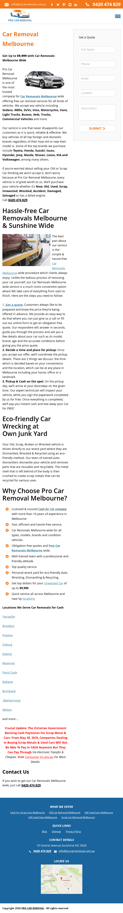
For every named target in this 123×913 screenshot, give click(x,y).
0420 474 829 (107, 4)
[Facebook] (51, 4)
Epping (7, 654)
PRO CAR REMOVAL (32, 908)
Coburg (7, 644)
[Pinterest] (64, 4)
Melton (7, 710)
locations (29, 599)
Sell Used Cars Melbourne (99, 812)
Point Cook (9, 672)
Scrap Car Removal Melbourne (78, 817)
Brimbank (9, 691)
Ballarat (7, 682)
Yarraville (8, 617)
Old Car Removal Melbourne (64, 812)
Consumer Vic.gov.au (39, 757)
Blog (44, 831)
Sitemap (56, 831)
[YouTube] (70, 4)
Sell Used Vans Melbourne (42, 817)
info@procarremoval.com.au (28, 4)
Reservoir (8, 663)
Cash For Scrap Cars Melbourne (27, 812)
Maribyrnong (11, 700)
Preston (7, 635)
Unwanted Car (53, 583)
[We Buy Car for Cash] (118, 16)
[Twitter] (57, 4)
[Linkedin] (75, 4)
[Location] (61, 867)
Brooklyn (8, 626)
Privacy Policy (73, 831)
